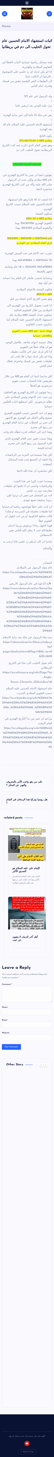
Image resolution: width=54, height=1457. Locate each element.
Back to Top (28, 1452)
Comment (7, 984)
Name (5, 1007)
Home (6, 26)
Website (5, 1033)
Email (4, 1020)
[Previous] (41, 1065)
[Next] (46, 1065)
